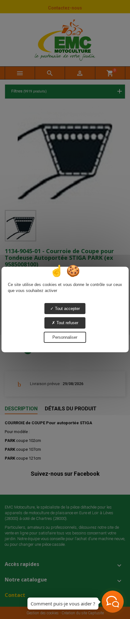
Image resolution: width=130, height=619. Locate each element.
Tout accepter (67, 308)
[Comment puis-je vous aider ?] (113, 602)
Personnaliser (64, 337)
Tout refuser (66, 322)
